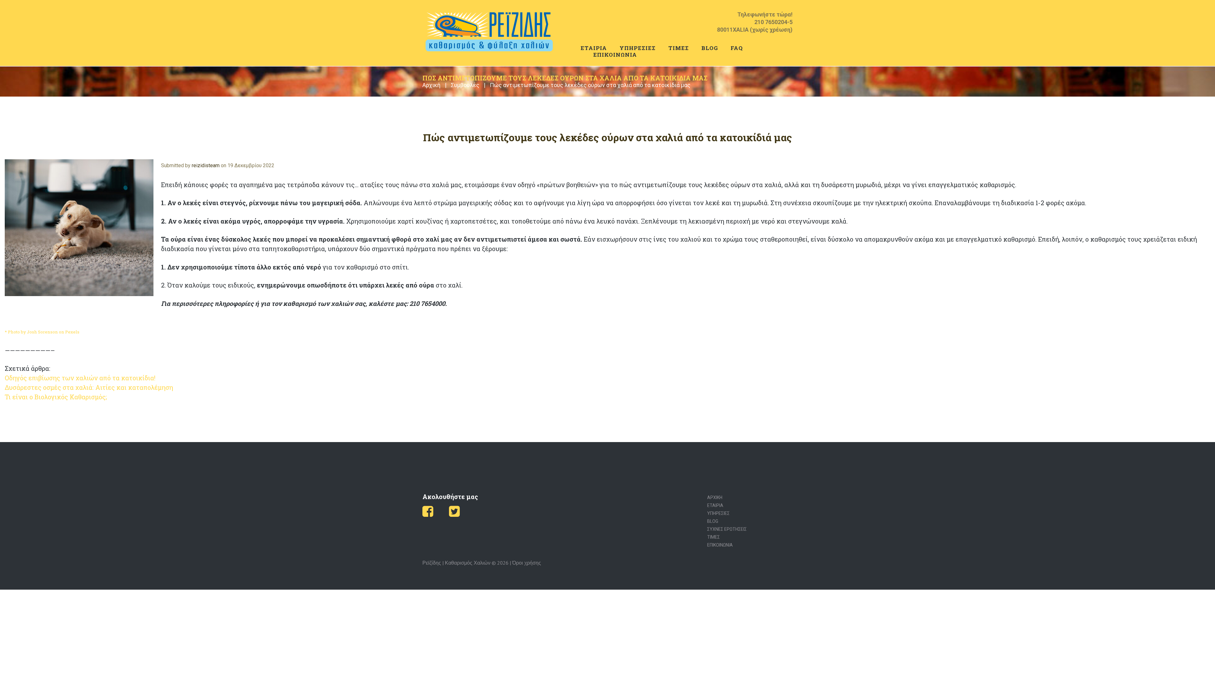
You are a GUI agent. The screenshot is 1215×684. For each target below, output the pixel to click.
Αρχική (431, 85)
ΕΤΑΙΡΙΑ (594, 48)
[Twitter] (454, 514)
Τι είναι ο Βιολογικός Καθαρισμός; (56, 397)
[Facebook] (427, 514)
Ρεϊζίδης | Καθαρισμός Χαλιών (456, 563)
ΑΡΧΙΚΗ (714, 497)
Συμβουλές (465, 85)
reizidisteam (206, 165)
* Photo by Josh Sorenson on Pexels (42, 332)
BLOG (709, 48)
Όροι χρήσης (526, 563)
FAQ (737, 48)
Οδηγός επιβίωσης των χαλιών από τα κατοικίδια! (80, 378)
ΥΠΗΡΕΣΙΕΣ (638, 48)
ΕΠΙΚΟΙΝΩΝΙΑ (615, 54)
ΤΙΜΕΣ (678, 48)
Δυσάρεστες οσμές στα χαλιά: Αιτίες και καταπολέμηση (89, 387)
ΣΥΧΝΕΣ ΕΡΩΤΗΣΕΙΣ (727, 529)
